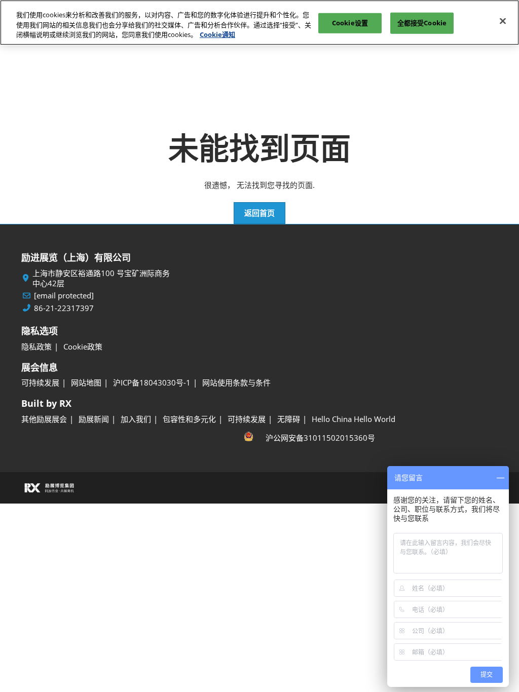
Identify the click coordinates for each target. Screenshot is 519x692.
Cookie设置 (350, 22)
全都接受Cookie (422, 22)
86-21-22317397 (64, 308)
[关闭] (503, 21)
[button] (259, 213)
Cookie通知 (217, 34)
